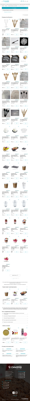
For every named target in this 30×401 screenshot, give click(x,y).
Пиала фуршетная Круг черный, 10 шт (14, 137)
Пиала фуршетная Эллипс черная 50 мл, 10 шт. (15, 156)
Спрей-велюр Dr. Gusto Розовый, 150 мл (23, 338)
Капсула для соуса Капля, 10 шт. (23, 48)
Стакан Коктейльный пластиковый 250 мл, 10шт (23, 192)
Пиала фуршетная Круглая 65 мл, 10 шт (23, 137)
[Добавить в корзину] (8, 34)
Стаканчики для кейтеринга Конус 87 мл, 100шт (14, 300)
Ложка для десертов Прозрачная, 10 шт (14, 101)
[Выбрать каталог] (27, 8)
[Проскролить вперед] (27, 287)
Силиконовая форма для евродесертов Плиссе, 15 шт (15, 339)
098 (20, 376)
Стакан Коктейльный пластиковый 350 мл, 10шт (5, 211)
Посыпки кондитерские (9, 376)
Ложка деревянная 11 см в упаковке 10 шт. (6, 83)
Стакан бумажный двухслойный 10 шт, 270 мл (5, 192)
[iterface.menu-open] (2, 1)
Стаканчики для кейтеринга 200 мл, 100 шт (5, 247)
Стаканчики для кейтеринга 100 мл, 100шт (5, 229)
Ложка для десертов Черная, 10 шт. (5, 120)
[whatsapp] (24, 372)
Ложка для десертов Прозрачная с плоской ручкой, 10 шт (6, 102)
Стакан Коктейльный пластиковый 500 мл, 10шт (23, 211)
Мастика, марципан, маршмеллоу (8, 375)
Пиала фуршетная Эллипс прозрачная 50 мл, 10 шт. (6, 156)
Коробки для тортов (8, 373)
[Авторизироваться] (27, 1)
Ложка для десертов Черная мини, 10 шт (23, 101)
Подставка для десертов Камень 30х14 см (14, 174)
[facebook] (14, 393)
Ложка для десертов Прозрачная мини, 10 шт (23, 83)
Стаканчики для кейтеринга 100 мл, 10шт (14, 229)
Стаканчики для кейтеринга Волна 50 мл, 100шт (5, 266)
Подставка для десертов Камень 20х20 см (5, 174)
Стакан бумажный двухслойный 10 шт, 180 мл (23, 174)
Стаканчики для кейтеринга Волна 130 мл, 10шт (24, 247)
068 (20, 373)
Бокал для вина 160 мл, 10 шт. (5, 30)
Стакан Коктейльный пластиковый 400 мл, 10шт (14, 211)
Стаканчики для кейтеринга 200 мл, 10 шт (24, 229)
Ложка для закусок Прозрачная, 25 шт (14, 120)
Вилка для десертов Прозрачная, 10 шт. (5, 48)
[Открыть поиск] (24, 1)
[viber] (24, 375)
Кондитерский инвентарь (9, 372)
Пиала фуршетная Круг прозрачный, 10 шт (5, 137)
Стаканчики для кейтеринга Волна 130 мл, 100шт (15, 247)
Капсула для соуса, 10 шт (14, 66)
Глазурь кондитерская (8, 371)
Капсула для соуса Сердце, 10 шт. (5, 66)
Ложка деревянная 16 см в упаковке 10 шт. (15, 83)
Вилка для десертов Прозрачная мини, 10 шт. (23, 30)
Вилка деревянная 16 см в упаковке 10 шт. (15, 30)
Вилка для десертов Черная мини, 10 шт (14, 48)
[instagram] (16, 393)
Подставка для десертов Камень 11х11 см (23, 156)
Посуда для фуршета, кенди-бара (12, 5)
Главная (3, 5)
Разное (6, 5)
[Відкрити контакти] (25, 1)
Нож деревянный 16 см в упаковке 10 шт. (23, 120)
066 (20, 377)
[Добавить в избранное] (9, 19)
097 (5, 385)
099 (20, 374)
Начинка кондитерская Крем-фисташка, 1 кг (6, 338)
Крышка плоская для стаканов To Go (23, 66)
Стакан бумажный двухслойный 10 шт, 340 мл (14, 192)
